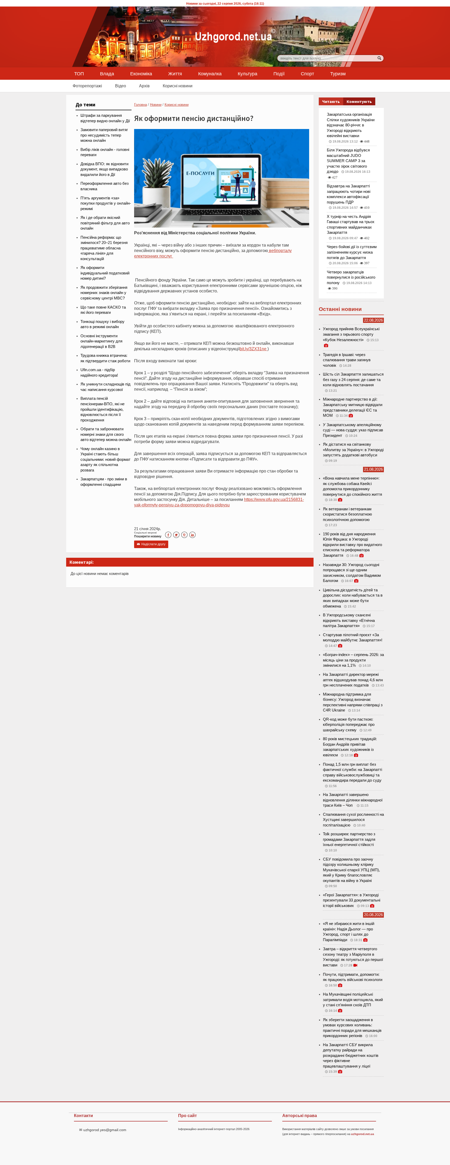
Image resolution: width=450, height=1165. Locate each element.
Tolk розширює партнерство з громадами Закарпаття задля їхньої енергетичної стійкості (349, 839)
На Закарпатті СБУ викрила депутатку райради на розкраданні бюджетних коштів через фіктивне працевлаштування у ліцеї (350, 1055)
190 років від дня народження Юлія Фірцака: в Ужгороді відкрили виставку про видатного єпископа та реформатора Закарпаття (352, 544)
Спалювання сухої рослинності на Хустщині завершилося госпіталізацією (353, 819)
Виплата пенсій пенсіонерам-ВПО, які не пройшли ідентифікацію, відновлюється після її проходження (102, 409)
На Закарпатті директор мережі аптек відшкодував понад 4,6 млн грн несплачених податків (353, 679)
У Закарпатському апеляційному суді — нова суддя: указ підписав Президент (353, 430)
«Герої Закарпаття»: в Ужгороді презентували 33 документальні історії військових (351, 900)
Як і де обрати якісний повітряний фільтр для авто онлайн (105, 223)
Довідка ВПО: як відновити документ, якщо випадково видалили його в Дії (104, 169)
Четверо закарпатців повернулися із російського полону (351, 277)
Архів (144, 86)
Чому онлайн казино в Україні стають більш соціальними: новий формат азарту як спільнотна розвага (105, 459)
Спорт (307, 73)
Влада (107, 73)
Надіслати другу (151, 544)
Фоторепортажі (87, 86)
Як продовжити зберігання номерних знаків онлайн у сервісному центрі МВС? (103, 292)
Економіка (141, 73)
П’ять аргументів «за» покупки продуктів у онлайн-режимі (105, 203)
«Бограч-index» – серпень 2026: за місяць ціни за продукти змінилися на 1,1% (353, 660)
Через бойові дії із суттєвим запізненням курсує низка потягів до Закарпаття (352, 252)
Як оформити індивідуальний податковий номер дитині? (104, 273)
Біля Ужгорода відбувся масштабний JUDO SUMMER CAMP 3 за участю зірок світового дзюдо (348, 161)
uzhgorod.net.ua (362, 1134)
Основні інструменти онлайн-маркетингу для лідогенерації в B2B (101, 341)
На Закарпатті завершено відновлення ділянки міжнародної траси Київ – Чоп (353, 800)
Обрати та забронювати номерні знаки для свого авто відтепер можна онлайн (105, 434)
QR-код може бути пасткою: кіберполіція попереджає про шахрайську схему (348, 724)
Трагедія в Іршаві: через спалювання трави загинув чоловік (347, 360)
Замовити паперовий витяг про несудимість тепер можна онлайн (104, 135)
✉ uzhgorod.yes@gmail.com (102, 1130)
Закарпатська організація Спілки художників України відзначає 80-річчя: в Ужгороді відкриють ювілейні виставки (350, 125)
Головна (140, 105)
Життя (175, 73)
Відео (120, 86)
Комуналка (210, 73)
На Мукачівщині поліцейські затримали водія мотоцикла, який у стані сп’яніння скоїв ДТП (353, 999)
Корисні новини (177, 86)
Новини (155, 105)
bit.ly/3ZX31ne (253, 348)
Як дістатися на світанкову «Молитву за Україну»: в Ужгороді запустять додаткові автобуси (353, 449)
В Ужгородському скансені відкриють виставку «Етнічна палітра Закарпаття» (349, 620)
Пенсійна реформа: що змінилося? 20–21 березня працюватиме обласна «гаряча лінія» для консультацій (104, 248)
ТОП (79, 73)
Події (279, 73)
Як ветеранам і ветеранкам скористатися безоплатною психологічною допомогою (347, 514)
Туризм (338, 73)
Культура (247, 73)
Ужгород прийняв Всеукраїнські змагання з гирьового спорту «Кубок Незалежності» (351, 334)
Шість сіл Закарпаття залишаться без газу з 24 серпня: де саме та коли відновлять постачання (353, 379)
